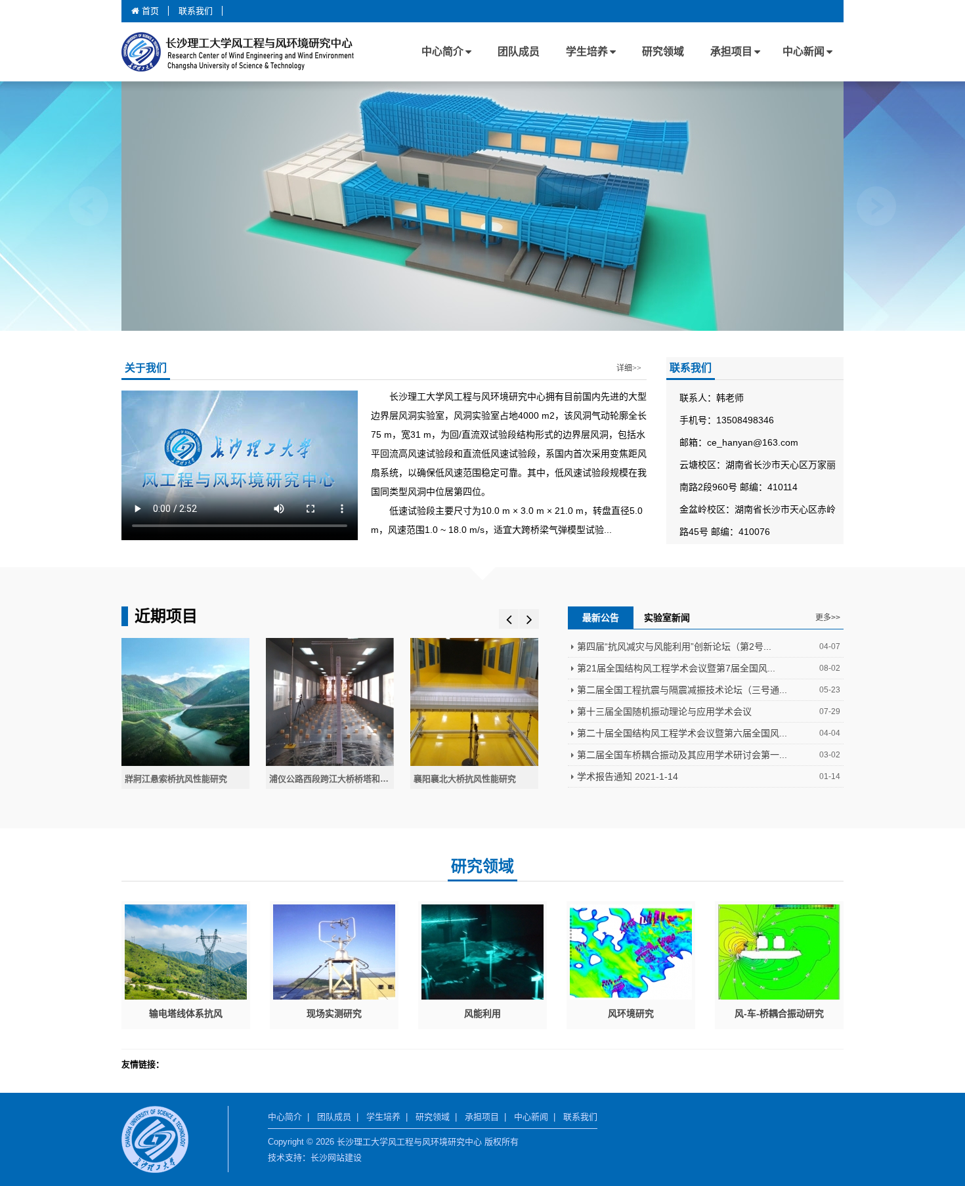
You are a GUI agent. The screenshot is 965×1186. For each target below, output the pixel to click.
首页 (149, 11)
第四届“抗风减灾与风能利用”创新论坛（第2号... (674, 646)
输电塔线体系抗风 (186, 1013)
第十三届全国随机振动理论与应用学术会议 (664, 711)
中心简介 (442, 51)
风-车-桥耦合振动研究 (779, 1013)
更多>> (827, 617)
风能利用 (482, 1013)
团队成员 (519, 51)
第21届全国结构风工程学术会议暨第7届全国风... (676, 668)
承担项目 (731, 51)
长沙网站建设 (336, 1157)
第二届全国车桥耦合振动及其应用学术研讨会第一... (682, 755)
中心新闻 (804, 51)
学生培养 (587, 51)
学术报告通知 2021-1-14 (627, 776)
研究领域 (663, 51)
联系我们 (196, 11)
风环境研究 (631, 1013)
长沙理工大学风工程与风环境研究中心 (259, 52)
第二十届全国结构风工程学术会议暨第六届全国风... (682, 733)
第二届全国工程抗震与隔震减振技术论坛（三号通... (682, 690)
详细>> (628, 368)
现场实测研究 (334, 1013)
